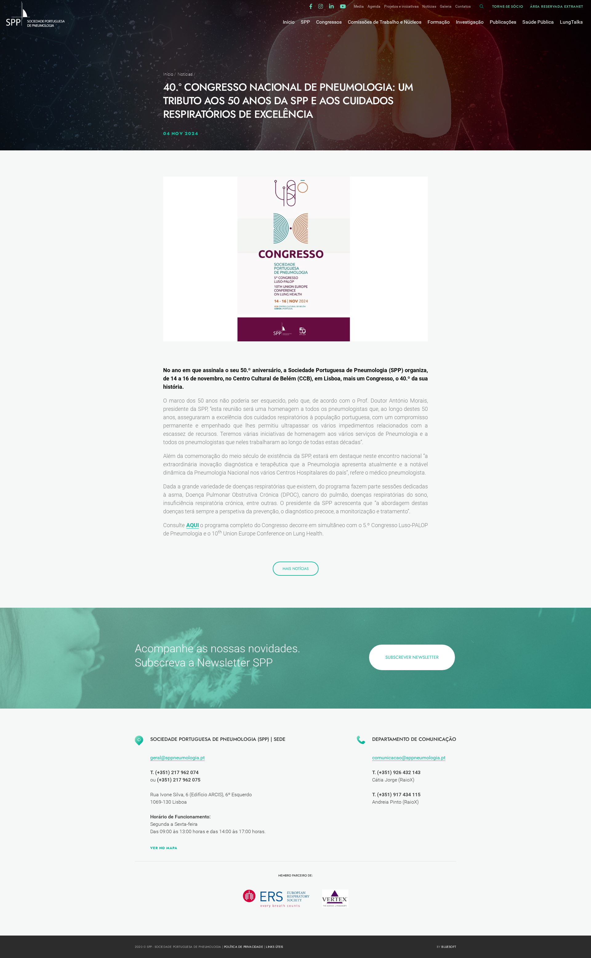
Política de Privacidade (243, 946)
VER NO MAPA (163, 847)
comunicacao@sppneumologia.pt (408, 758)
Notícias (429, 6)
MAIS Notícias (296, 568)
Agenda (374, 6)
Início (168, 74)
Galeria (446, 6)
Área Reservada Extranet (556, 6)
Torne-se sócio (507, 6)
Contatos (463, 6)
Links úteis (274, 946)
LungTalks (571, 22)
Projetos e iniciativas (401, 6)
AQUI (192, 525)
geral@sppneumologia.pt (177, 758)
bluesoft (448, 946)
